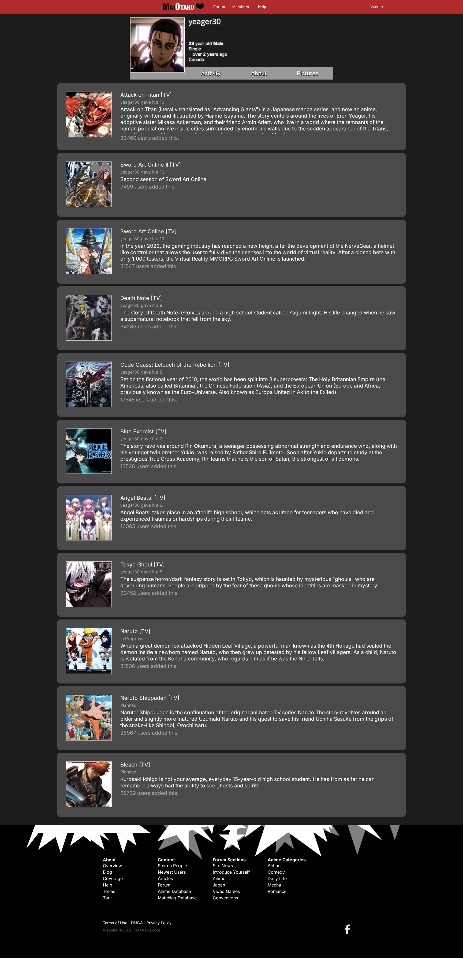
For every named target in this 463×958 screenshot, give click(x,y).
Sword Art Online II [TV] (150, 164)
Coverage (113, 878)
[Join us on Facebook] (348, 929)
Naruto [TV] (135, 631)
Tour (107, 897)
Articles (165, 878)
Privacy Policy (159, 923)
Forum (219, 7)
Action (274, 865)
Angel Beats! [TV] (142, 498)
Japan (219, 885)
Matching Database (177, 897)
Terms (109, 891)
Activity (211, 73)
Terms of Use (115, 923)
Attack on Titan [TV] (146, 95)
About (259, 73)
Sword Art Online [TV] (148, 231)
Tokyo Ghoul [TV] (142, 564)
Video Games (226, 891)
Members (240, 7)
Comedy (276, 872)
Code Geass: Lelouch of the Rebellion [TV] (174, 365)
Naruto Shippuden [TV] (149, 698)
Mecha (274, 885)
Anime (219, 878)
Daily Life (277, 878)
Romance (277, 891)
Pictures (307, 73)
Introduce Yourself (231, 872)
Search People (172, 865)
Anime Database (174, 891)
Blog (107, 872)
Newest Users (172, 872)
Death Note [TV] (141, 298)
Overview (112, 865)
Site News (223, 865)
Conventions (225, 897)
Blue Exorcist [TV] (143, 431)
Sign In (376, 6)
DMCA (137, 923)
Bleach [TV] (135, 764)
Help (262, 7)
